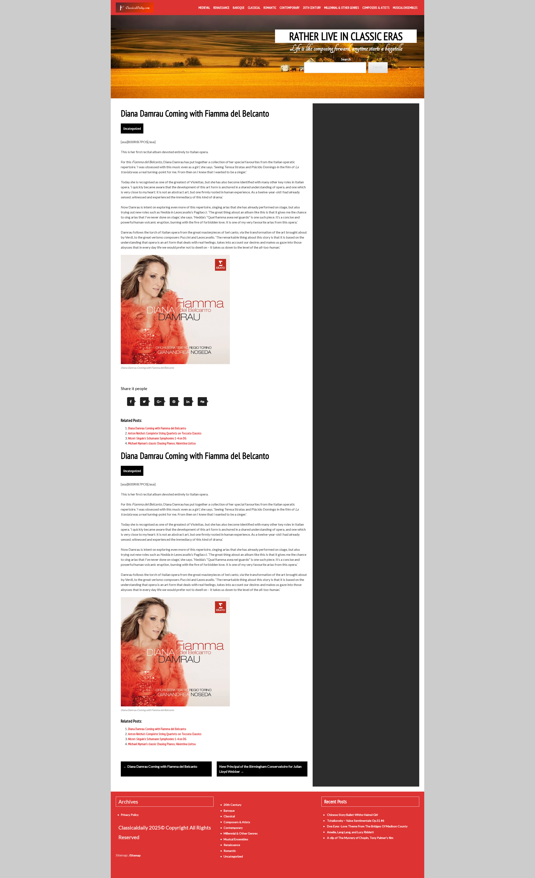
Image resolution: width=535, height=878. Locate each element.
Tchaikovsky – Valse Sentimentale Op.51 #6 (355, 820)
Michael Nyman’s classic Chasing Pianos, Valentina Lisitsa (162, 443)
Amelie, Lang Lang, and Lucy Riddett (350, 832)
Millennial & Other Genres (341, 7)
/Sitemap (135, 855)
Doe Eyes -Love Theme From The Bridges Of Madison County (367, 826)
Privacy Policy (130, 814)
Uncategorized (132, 128)
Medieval (204, 7)
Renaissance (221, 7)
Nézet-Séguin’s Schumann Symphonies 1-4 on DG (157, 438)
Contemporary (289, 7)
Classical (254, 7)
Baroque (239, 7)
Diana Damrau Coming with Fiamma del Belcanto (157, 428)
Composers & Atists (376, 7)
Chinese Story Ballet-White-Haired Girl (352, 814)
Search (346, 59)
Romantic (270, 7)
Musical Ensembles (405, 7)
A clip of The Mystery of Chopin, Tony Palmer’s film (360, 837)
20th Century (312, 7)
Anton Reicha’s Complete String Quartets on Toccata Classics (164, 433)
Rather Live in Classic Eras (346, 36)
